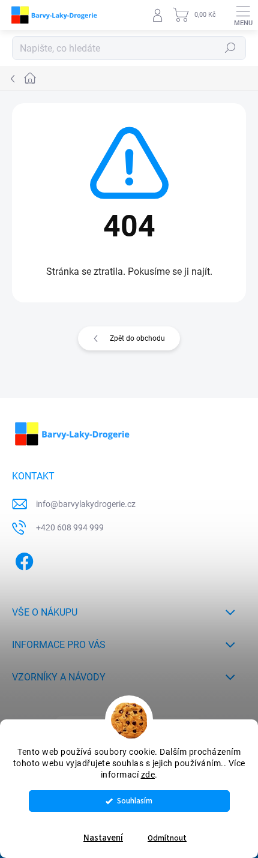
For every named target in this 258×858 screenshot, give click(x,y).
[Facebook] (22, 559)
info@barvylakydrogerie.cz (86, 504)
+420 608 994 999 (70, 527)
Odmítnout (167, 838)
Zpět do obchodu (137, 338)
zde (148, 774)
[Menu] (243, 15)
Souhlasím (134, 800)
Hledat (230, 48)
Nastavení (103, 838)
